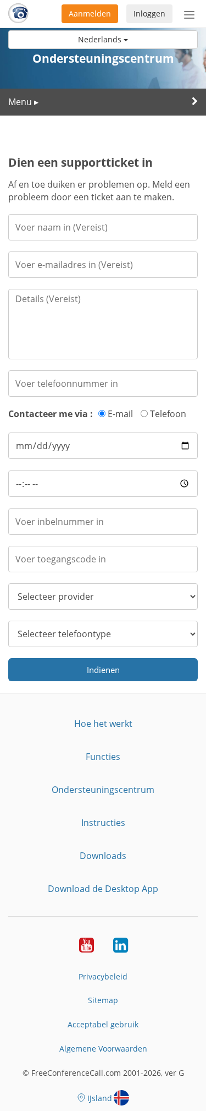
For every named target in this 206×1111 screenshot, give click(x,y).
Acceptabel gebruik (103, 1024)
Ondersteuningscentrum (103, 790)
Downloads (103, 856)
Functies (103, 757)
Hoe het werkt (103, 724)
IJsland (99, 1098)
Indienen (103, 669)
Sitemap (103, 1000)
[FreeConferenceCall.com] (18, 14)
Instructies (103, 823)
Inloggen (149, 13)
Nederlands (101, 39)
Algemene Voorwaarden (103, 1048)
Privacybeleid (103, 976)
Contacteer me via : (50, 414)
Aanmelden (90, 13)
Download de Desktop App (103, 889)
